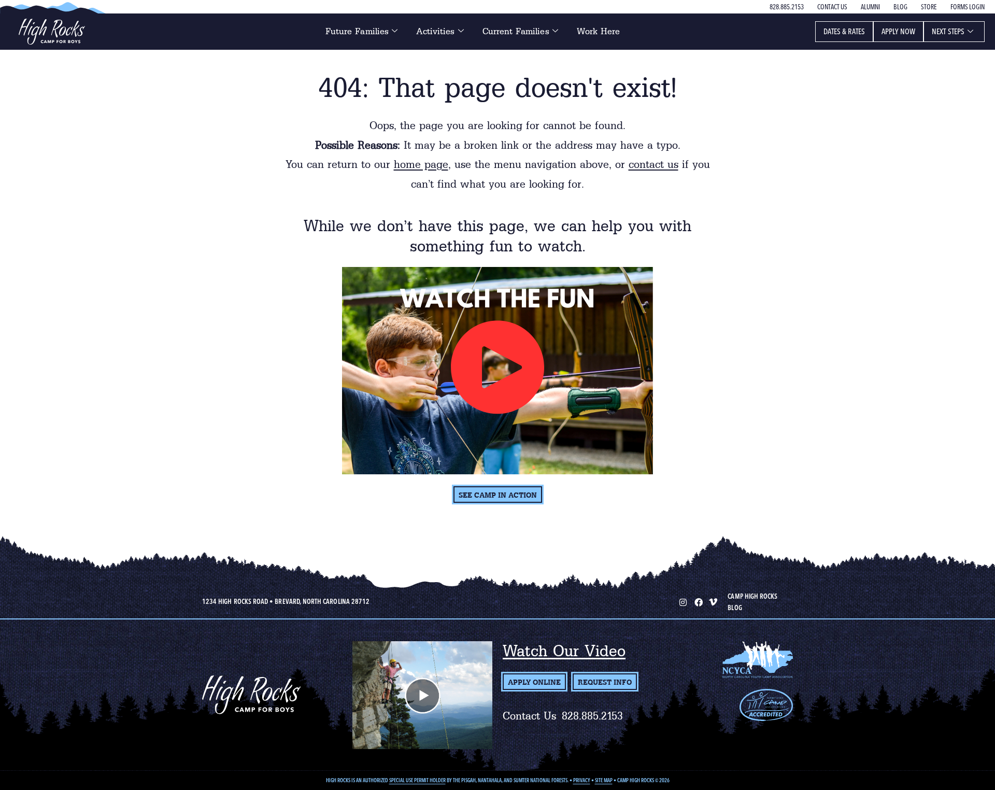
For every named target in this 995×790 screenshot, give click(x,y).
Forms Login (967, 7)
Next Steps (948, 31)
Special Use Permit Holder (417, 780)
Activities (435, 31)
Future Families (357, 31)
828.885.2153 (787, 7)
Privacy (581, 780)
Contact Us (832, 7)
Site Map (604, 780)
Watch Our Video (564, 650)
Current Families (515, 31)
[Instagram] (682, 601)
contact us (653, 164)
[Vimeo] (713, 601)
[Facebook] (697, 601)
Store (929, 7)
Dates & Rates (844, 31)
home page (421, 164)
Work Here (598, 31)
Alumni (870, 7)
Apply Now (899, 31)
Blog (900, 7)
